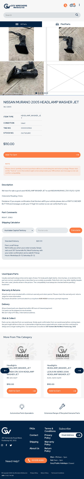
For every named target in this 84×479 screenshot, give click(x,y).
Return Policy (48, 449)
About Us (34, 448)
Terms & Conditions (50, 430)
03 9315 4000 (38, 460)
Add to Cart (11, 155)
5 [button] (45, 93)
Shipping (34, 441)
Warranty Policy (49, 443)
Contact (34, 435)
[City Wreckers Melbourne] (16, 6)
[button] (4, 370)
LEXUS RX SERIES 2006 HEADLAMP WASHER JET (58, 373)
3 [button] (40, 93)
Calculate (75, 230)
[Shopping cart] (79, 6)
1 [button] (36, 93)
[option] (42, 61)
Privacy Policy (48, 436)
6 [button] (47, 93)
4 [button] (43, 93)
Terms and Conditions (57, 473)
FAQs (32, 428)
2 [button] (38, 93)
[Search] (77, 15)
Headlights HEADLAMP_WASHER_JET (19, 366)
